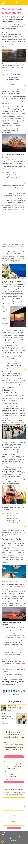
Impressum (14, 839)
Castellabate (13, 589)
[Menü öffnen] (24, 2)
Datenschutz (14, 841)
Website (14, 821)
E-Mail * (14, 815)
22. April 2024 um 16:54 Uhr (10, 754)
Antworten (14, 756)
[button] (4, 691)
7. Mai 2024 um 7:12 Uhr (10, 779)
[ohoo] (3, 2)
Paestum (15, 554)
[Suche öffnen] (17, 2)
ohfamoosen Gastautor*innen (9, 581)
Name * (14, 809)
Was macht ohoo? (14, 837)
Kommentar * (14, 796)
